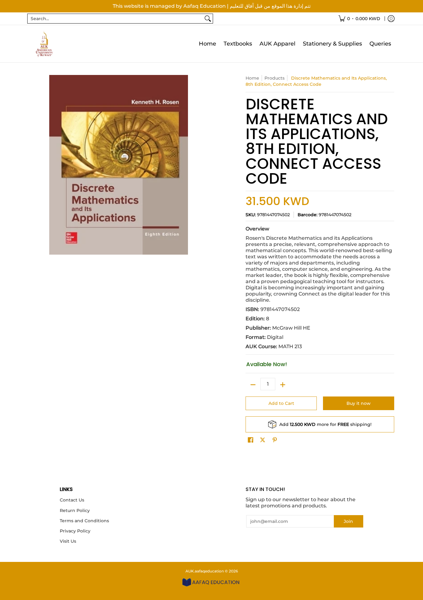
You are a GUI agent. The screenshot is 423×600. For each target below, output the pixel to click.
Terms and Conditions (84, 520)
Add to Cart (281, 403)
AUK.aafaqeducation (204, 571)
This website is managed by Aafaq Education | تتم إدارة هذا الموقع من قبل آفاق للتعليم (212, 6)
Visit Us (68, 541)
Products (274, 78)
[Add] (282, 385)
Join (348, 521)
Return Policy (75, 510)
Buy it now (359, 403)
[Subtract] (253, 385)
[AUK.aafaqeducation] (44, 43)
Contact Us (72, 500)
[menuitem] (359, 18)
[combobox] (115, 18)
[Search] (208, 18)
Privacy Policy (75, 531)
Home (252, 78)
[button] (250, 440)
